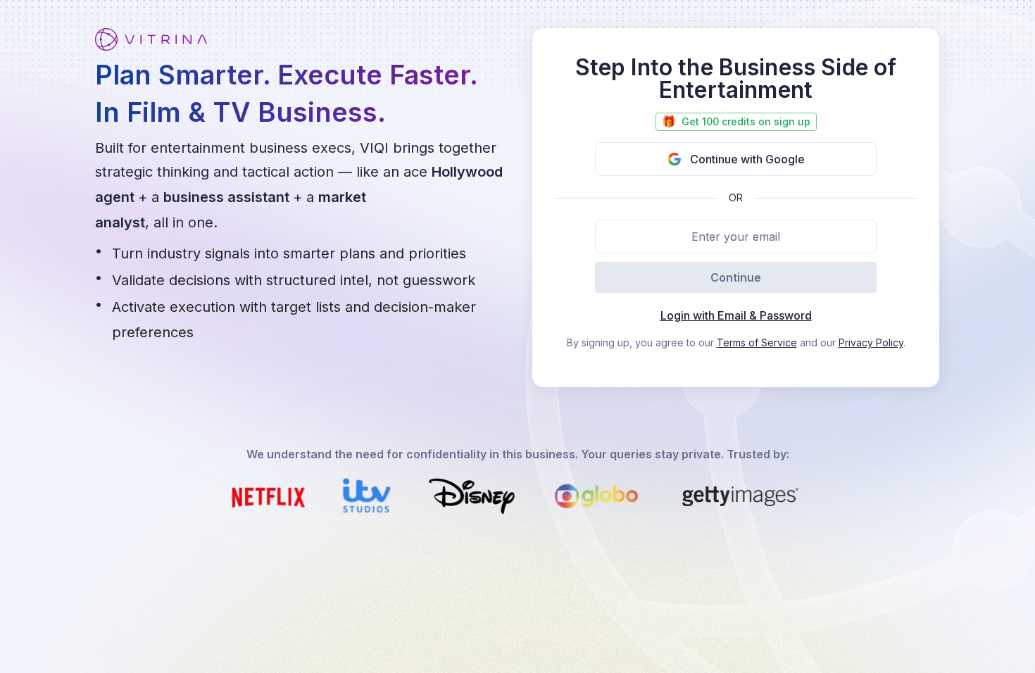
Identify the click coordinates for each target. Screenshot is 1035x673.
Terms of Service (757, 342)
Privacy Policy (871, 342)
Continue (735, 277)
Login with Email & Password (736, 315)
